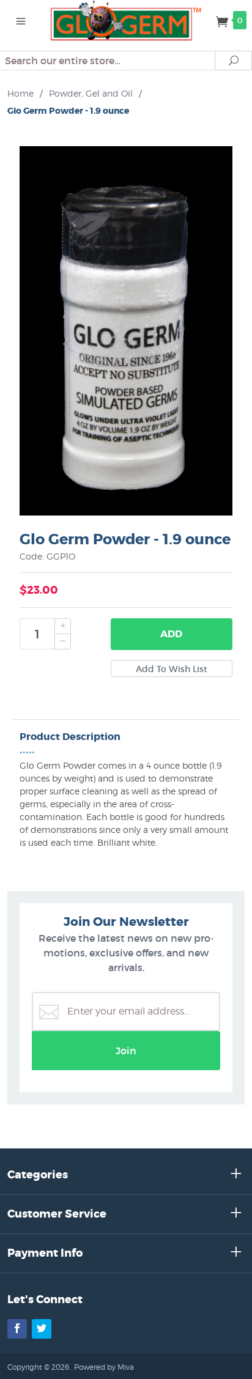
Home (20, 93)
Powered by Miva (104, 1367)
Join (126, 1050)
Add (171, 633)
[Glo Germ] (126, 19)
